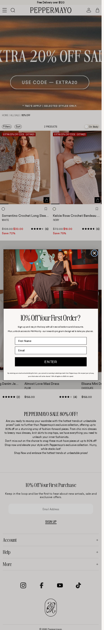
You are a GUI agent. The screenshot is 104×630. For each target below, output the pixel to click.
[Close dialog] (94, 253)
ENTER (51, 362)
